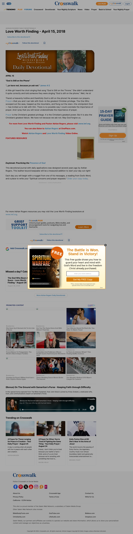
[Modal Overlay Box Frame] (66, 267)
